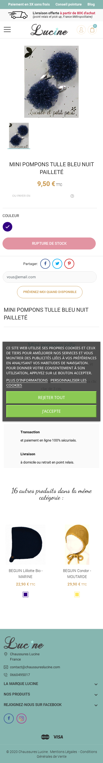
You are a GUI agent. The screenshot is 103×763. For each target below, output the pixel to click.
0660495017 (20, 675)
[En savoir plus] (31, 520)
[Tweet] (57, 264)
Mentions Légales (63, 752)
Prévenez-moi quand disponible (49, 292)
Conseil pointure (69, 4)
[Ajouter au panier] (20, 520)
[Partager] (45, 264)
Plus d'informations (27, 380)
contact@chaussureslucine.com (35, 667)
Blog (91, 4)
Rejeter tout (51, 397)
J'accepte (51, 411)
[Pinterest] (69, 264)
